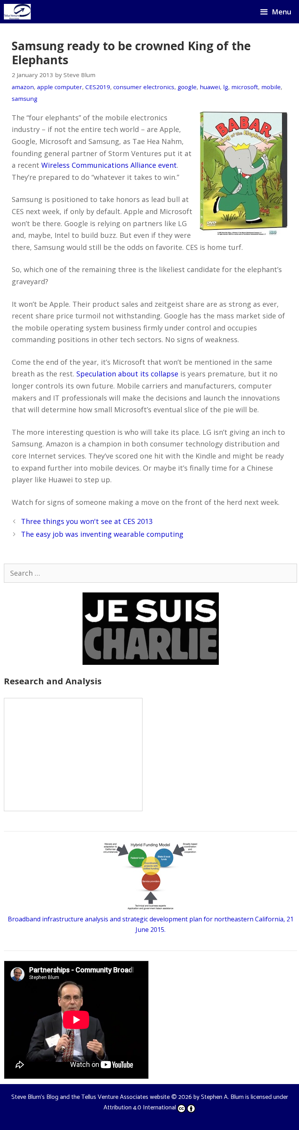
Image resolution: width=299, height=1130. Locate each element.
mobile (271, 87)
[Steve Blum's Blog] (17, 11)
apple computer (59, 87)
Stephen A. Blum (222, 1097)
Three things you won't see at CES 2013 (87, 521)
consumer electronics (143, 87)
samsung (24, 98)
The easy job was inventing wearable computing (102, 534)
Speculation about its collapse (127, 373)
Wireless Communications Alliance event (109, 165)
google (187, 87)
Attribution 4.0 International (140, 1107)
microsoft (244, 87)
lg (225, 87)
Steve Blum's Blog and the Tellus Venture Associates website (90, 1097)
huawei (210, 87)
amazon (23, 87)
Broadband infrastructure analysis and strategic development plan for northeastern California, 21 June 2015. (151, 924)
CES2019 (97, 87)
